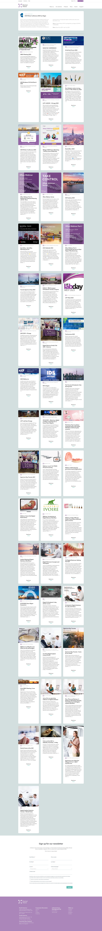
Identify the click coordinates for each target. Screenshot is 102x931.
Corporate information (42, 908)
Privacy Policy (54, 910)
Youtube (70, 913)
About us (52, 6)
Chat (29, 0)
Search (72, 0)
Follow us (70, 908)
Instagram (70, 912)
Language (20, 0)
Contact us (25, 0)
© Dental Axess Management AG (56, 908)
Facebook (70, 909)
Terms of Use (54, 912)
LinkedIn (70, 910)
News (71, 6)
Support (81, 6)
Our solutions (59, 6)
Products (66, 6)
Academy (37, 912)
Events (75, 6)
